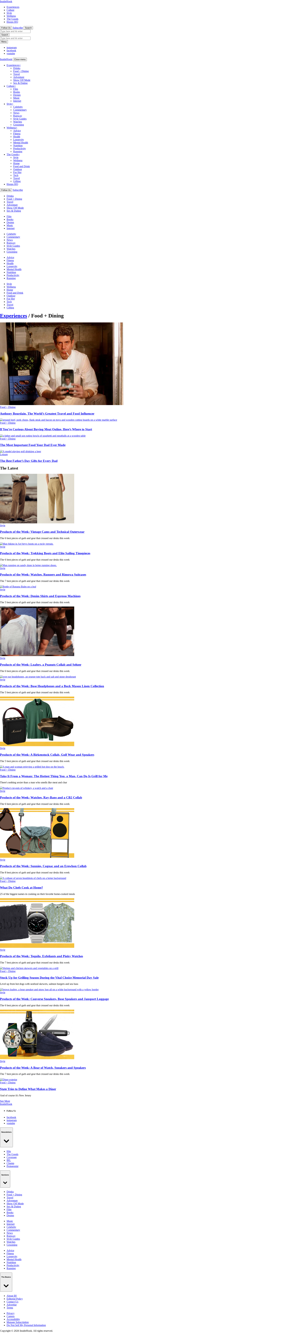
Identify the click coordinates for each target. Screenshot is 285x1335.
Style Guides (20, 118)
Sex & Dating (20, 83)
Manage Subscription (18, 1322)
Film (15, 89)
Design (17, 95)
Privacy (11, 1313)
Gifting (17, 181)
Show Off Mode (21, 80)
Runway (17, 115)
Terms (10, 1307)
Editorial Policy (15, 1298)
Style (9, 13)
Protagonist (12, 1166)
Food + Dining (21, 71)
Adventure (18, 77)
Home (16, 163)
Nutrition (18, 145)
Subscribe (18, 27)
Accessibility (13, 1319)
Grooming (18, 124)
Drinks (16, 68)
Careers (11, 1316)
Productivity (19, 148)
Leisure (4, 454)
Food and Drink (21, 166)
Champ (10, 1163)
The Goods (12, 19)
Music (16, 98)
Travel (16, 74)
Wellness (11, 16)
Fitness (16, 133)
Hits (9, 1151)
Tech (15, 175)
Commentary (20, 109)
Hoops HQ (12, 21)
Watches (17, 121)
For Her (17, 172)
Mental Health (20, 142)
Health (16, 136)
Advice (17, 130)
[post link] (37, 522)
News (16, 112)
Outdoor (17, 169)
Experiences (13, 7)
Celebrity (18, 106)
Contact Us (12, 1301)
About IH (12, 1295)
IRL (9, 1160)
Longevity (18, 139)
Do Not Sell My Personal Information (26, 1325)
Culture (10, 10)
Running (17, 151)
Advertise (12, 1304)
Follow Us (6, 28)
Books (16, 92)
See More (5, 1101)
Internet (17, 100)
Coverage (12, 1157)
